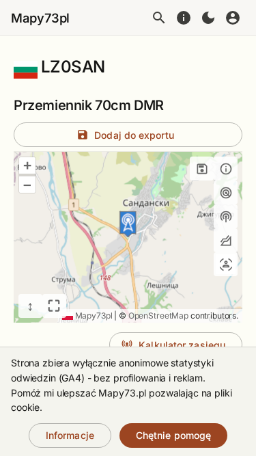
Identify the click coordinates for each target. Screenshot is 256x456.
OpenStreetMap (158, 315)
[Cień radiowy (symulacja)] (226, 240)
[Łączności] (226, 264)
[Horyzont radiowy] (226, 192)
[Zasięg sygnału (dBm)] (226, 216)
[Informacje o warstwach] (226, 168)
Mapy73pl (40, 17)
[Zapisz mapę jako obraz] (202, 168)
